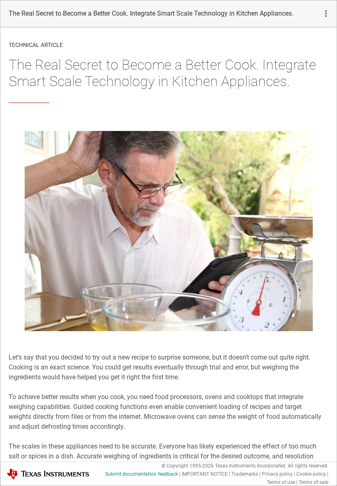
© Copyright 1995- (188, 466)
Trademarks (244, 474)
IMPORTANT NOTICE (205, 474)
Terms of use (281, 482)
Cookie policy (311, 474)
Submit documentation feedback (141, 474)
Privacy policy (277, 474)
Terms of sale (313, 482)
